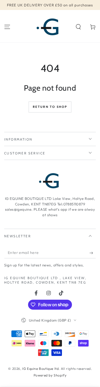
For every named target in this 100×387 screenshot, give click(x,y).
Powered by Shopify (50, 375)
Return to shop (50, 107)
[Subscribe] (92, 253)
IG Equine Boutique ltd (40, 368)
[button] (78, 27)
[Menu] (7, 27)
